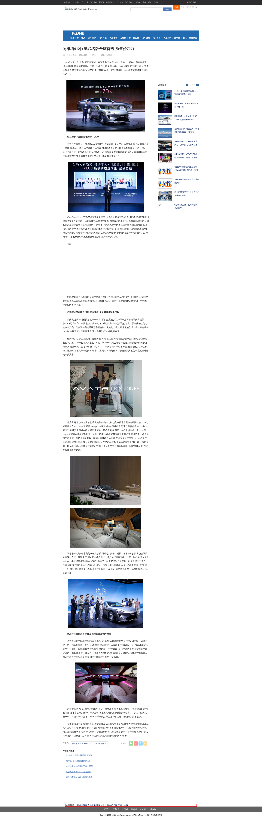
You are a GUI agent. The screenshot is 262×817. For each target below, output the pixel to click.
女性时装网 (93, 805)
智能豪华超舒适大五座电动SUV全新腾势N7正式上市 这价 (186, 169)
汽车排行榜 (110, 2)
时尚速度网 (82, 805)
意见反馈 (152, 809)
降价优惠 (193, 38)
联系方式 (116, 809)
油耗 (185, 38)
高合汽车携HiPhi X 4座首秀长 (78, 772)
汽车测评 (76, 2)
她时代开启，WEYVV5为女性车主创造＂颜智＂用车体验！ (186, 156)
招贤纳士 (125, 809)
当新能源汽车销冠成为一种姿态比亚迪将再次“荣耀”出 (186, 130)
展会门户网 (112, 805)
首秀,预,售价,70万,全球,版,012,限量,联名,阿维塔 (89, 744)
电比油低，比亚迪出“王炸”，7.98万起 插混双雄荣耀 (186, 118)
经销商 (156, 2)
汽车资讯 (67, 2)
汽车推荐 (93, 2)
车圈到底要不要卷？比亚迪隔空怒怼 (186, 181)
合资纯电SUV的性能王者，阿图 (79, 766)
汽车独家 (120, 2)
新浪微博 (136, 743)
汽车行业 (85, 2)
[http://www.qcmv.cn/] (81, 9)
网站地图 (134, 809)
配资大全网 (123, 805)
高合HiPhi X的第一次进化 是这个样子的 (186, 105)
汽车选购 (137, 2)
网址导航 (102, 805)
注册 (182, 7)
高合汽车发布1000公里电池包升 (79, 777)
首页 (72, 38)
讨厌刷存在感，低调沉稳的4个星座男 (186, 206)
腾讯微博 (141, 743)
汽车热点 (128, 2)
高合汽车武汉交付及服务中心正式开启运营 (186, 194)
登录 (176, 7)
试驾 (149, 2)
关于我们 (107, 809)
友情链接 (143, 809)
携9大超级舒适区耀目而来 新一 (79, 761)
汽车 (162, 2)
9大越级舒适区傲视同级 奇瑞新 (79, 755)
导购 (144, 2)
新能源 (101, 2)
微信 (131, 743)
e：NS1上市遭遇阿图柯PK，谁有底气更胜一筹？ (186, 92)
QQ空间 (145, 743)
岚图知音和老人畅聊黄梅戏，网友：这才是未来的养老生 (186, 143)
